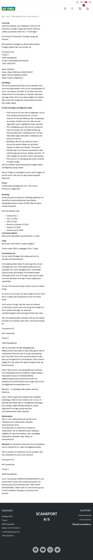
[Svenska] (81, 2)
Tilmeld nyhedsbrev (81, 524)
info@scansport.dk (13, 532)
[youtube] (43, 550)
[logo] (8, 8)
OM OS (8, 16)
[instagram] (50, 550)
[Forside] (3, 17)
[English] (90, 2)
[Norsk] (77, 2)
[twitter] (57, 550)
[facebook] (36, 550)
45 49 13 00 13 (14, 528)
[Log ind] (87, 9)
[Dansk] (86, 2)
